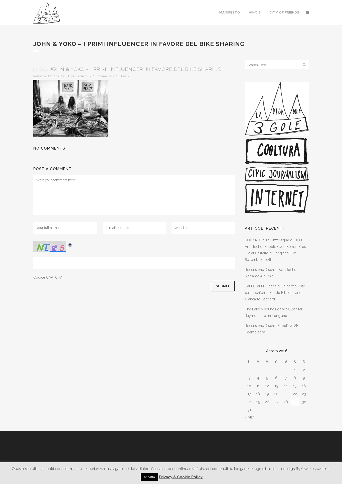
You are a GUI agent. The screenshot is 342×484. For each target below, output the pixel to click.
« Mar (249, 417)
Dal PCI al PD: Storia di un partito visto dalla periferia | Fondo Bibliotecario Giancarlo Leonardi (275, 292)
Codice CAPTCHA (47, 277)
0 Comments (102, 76)
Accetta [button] (149, 477)
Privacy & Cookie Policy (181, 477)
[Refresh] (70, 244)
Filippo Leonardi (77, 76)
